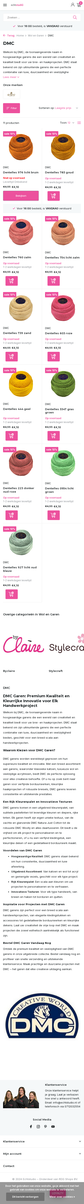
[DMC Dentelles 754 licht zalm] (63, 232)
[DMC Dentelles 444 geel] (21, 384)
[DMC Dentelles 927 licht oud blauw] (21, 542)
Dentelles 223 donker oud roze (18, 489)
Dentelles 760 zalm (17, 257)
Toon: (63, 122)
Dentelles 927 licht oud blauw (20, 569)
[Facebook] (31, 1126)
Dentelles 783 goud (59, 172)
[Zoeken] (75, 17)
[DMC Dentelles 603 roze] (63, 308)
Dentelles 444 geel (17, 409)
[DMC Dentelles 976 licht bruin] (21, 147)
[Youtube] (53, 1126)
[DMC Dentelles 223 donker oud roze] (21, 463)
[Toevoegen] (54, 196)
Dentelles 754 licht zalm (62, 257)
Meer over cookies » (62, 1196)
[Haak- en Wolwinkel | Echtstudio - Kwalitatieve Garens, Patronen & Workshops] (21, 5)
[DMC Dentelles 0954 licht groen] (63, 463)
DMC (6, 167)
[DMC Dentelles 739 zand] (21, 308)
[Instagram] (38, 1126)
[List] (79, 123)
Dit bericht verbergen (25, 1196)
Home (20, 35)
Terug (10, 35)
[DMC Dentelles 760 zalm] (21, 232)
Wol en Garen (36, 35)
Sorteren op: (46, 107)
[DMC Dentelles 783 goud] (63, 147)
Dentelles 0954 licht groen (59, 490)
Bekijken (21, 195)
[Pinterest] (45, 1126)
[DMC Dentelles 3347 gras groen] (63, 384)
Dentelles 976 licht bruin (21, 172)
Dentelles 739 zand (17, 333)
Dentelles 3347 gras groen (59, 410)
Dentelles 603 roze (58, 333)
